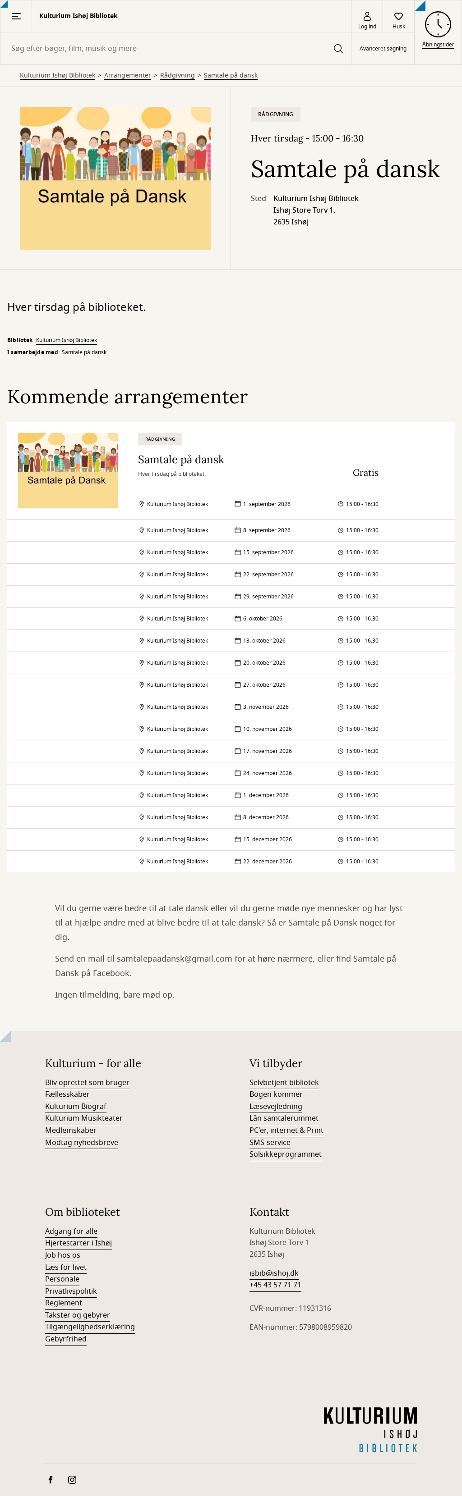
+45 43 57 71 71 (275, 1285)
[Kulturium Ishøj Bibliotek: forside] (370, 1429)
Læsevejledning (275, 1106)
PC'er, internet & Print (286, 1130)
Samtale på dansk (231, 75)
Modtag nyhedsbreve (81, 1142)
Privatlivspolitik (71, 1291)
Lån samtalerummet (284, 1118)
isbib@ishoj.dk (274, 1273)
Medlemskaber (71, 1130)
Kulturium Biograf (75, 1106)
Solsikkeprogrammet (285, 1154)
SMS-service (270, 1142)
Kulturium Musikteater (84, 1118)
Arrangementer (127, 75)
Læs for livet (66, 1267)
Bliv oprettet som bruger (87, 1082)
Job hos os (62, 1255)
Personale (62, 1279)
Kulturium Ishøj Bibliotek (57, 75)
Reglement (63, 1303)
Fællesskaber (67, 1094)
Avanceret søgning (383, 49)
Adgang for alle (71, 1231)
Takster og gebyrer (77, 1315)
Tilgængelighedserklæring (90, 1327)
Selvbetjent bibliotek (284, 1082)
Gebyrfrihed (66, 1339)
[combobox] (175, 48)
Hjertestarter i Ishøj (78, 1243)
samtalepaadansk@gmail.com (174, 959)
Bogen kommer (276, 1094)
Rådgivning (177, 75)
